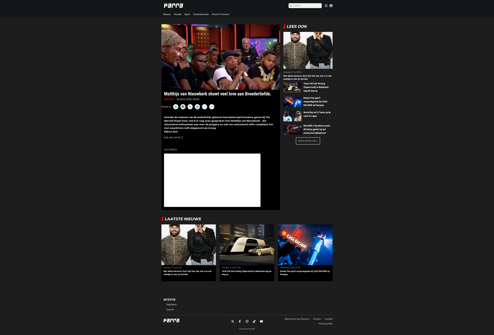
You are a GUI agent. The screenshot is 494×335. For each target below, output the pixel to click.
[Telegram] (197, 106)
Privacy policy (326, 323)
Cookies (329, 319)
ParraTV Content (220, 14)
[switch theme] (326, 5)
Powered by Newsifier (247, 329)
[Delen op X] (190, 106)
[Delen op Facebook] (183, 106)
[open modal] (331, 5)
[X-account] (232, 321)
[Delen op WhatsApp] (175, 106)
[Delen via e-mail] (211, 106)
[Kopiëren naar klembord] (204, 106)
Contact (317, 319)
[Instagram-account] (247, 321)
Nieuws (167, 14)
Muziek (177, 14)
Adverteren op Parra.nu (297, 319)
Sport (187, 14)
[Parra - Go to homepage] (173, 5)
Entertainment (201, 14)
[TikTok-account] (254, 321)
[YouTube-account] (261, 321)
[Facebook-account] (239, 321)
